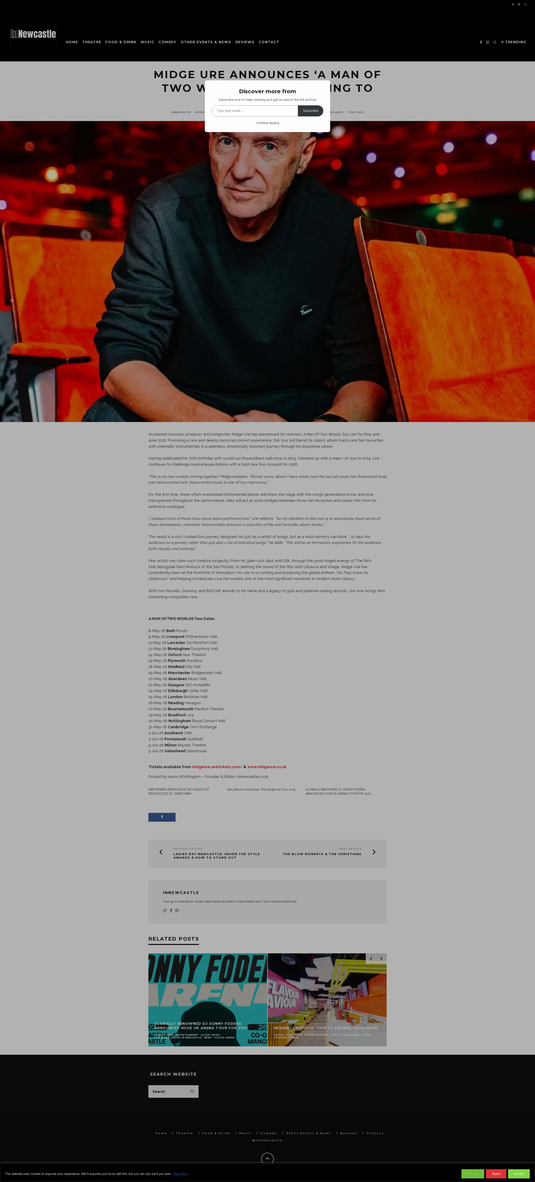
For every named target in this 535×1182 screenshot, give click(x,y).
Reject (496, 1174)
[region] (267, 1172)
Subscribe (310, 111)
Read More (180, 1174)
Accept (519, 1174)
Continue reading (267, 123)
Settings (472, 1174)
